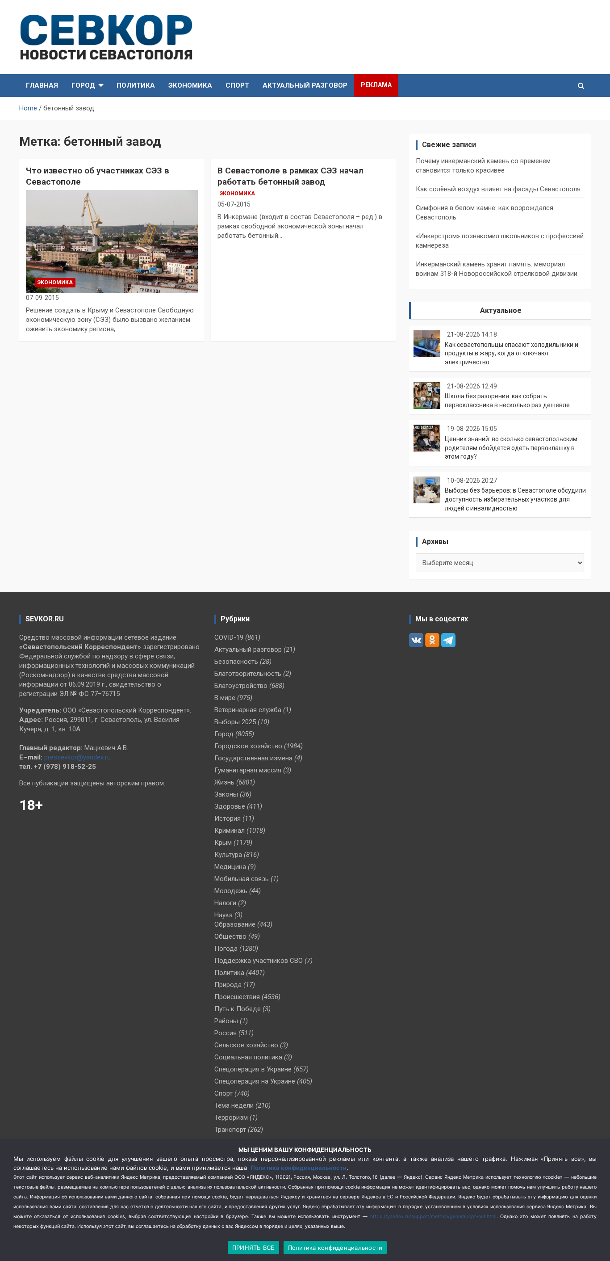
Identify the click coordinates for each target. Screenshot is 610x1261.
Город (83, 85)
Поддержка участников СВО (258, 961)
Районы (226, 1021)
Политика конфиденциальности (299, 1167)
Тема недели (234, 1105)
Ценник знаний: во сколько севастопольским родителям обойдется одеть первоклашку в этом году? (511, 447)
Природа (228, 985)
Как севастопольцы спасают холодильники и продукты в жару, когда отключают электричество (511, 353)
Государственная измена (253, 758)
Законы (226, 794)
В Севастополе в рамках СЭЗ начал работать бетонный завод (290, 176)
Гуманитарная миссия (247, 770)
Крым (223, 843)
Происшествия (237, 997)
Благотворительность (247, 674)
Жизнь (224, 782)
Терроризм (231, 1117)
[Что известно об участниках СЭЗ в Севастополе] (111, 241)
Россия (225, 1033)
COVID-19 (228, 637)
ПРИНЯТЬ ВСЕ (253, 1247)
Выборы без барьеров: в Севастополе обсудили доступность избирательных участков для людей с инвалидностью (515, 499)
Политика (136, 85)
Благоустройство (240, 686)
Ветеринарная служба (247, 710)
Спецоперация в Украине (253, 1069)
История (227, 818)
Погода (226, 949)
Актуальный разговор (305, 85)
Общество (230, 936)
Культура (228, 855)
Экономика (190, 85)
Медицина (230, 867)
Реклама (376, 85)
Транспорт (230, 1130)
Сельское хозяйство (246, 1045)
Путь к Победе (237, 1009)
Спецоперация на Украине (254, 1081)
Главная (42, 85)
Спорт (237, 85)
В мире (224, 698)
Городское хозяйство (248, 746)
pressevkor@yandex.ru (77, 757)
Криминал (229, 831)
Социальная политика (248, 1057)
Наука (223, 915)
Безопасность (236, 662)
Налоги (225, 903)
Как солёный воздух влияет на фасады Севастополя (498, 189)
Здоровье (229, 806)
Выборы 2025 (235, 722)
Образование (234, 924)
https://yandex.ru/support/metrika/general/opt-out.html (433, 1216)
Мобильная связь (241, 879)
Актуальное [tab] (501, 310)
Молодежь (230, 891)
